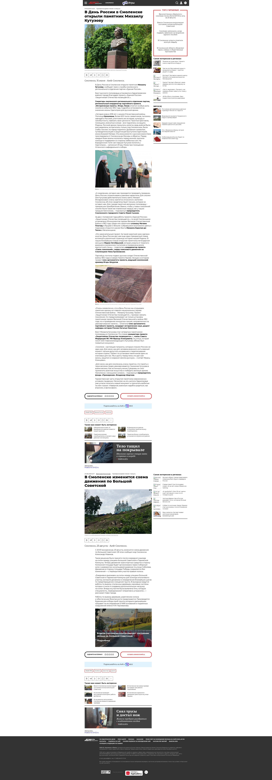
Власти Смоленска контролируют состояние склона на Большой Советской (170, 24)
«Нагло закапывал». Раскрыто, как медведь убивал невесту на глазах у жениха (174, 91)
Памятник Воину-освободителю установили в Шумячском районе (138, 435)
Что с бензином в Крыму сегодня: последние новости (173, 130)
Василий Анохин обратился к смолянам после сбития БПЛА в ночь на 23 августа (170, 16)
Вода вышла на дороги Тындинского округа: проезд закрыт (174, 116)
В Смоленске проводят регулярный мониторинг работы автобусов (104, 694)
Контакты (102, 741)
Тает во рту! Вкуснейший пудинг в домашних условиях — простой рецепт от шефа (174, 70)
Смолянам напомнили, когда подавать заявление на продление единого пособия (170, 33)
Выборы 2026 (173, 741)
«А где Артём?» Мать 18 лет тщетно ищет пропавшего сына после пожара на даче (174, 493)
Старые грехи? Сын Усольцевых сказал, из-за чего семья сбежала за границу (174, 486)
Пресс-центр (122, 739)
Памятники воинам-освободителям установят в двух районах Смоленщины (105, 436)
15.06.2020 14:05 (90, 8)
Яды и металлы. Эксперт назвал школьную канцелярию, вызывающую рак (173, 514)
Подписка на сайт (114, 741)
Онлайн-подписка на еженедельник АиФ (137, 741)
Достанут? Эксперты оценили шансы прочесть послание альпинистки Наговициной (175, 77)
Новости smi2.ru (92, 467)
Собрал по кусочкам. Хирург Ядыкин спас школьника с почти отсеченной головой (175, 507)
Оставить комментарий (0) (136, 396)
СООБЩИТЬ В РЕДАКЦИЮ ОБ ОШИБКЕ (111, 743)
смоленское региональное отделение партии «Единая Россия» (106, 70)
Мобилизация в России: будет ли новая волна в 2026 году (173, 137)
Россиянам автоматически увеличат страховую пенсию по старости (174, 109)
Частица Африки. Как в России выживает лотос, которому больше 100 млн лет (174, 500)
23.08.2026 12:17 (89, 474)
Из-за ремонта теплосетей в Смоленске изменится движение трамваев (104, 701)
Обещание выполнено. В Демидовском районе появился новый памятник (104, 429)
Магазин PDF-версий (160, 741)
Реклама (131, 739)
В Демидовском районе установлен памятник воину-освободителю (137, 429)
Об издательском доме (107, 739)
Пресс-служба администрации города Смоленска (101, 535)
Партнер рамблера (118, 772)
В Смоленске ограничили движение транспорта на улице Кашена (137, 694)
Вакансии (140, 739)
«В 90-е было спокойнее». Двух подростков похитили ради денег (174, 97)
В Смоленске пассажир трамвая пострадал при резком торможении (138, 687)
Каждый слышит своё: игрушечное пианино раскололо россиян (173, 123)
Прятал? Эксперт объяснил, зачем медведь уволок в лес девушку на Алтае (174, 84)
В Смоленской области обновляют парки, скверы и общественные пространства (170, 50)
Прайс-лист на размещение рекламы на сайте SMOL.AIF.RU (165, 739)
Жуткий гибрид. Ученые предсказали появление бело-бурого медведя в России (175, 479)
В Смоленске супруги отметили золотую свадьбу (170, 41)
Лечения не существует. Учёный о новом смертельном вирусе (174, 62)
